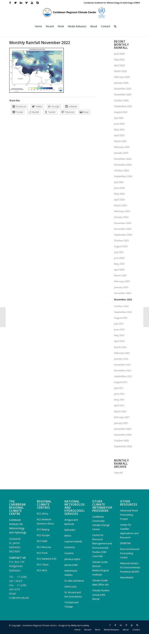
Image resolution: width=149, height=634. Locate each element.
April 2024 (119, 199)
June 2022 (119, 329)
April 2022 (119, 341)
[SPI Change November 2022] (3, 317)
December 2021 (122, 364)
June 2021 (119, 393)
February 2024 (122, 211)
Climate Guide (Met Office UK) (100, 582)
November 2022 (123, 299)
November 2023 (122, 228)
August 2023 (120, 246)
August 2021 (120, 382)
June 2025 (119, 123)
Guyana (69, 553)
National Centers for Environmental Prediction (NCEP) (130, 567)
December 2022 (122, 293)
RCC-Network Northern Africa (45, 521)
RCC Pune (42, 552)
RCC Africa (42, 513)
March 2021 (120, 411)
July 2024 (119, 182)
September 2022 (123, 312)
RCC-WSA (42, 570)
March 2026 (120, 71)
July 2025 (119, 118)
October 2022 (121, 306)
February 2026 (122, 77)
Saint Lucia (70, 586)
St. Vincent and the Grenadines (73, 594)
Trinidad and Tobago (71, 604)
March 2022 (120, 347)
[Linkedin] (21, 2)
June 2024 (119, 188)
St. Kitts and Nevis (74, 580)
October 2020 (121, 440)
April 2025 (119, 135)
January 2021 (121, 423)
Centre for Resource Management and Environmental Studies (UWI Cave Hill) (102, 545)
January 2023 (121, 287)
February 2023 (122, 281)
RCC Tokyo (43, 564)
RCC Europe (43, 535)
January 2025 (121, 152)
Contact (136, 629)
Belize (68, 535)
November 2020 (122, 434)
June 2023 (119, 258)
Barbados (70, 529)
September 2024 (123, 176)
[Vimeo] (26, 2)
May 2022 (119, 335)
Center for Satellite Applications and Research (129, 531)
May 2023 (119, 263)
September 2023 (123, 234)
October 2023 (121, 240)
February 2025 (122, 147)
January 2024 (121, 217)
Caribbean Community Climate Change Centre (101, 523)
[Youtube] (32, 2)
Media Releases (111, 629)
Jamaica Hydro (72, 559)
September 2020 (123, 446)
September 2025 (123, 106)
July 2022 (119, 323)
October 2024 (121, 170)
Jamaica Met (71, 565)
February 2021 (122, 417)
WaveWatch (126, 577)
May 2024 (119, 193)
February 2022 (122, 353)
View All (118, 472)
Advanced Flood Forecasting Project (129, 514)
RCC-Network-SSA (46, 558)
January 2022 (121, 358)
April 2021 (119, 405)
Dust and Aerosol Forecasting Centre (129, 553)
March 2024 (120, 205)
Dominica (70, 547)
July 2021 (119, 387)
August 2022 (120, 317)
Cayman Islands (73, 541)
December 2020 (122, 428)
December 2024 (122, 158)
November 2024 (122, 164)
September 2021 (123, 376)
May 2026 (119, 59)
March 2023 (120, 275)
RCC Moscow (44, 547)
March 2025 (120, 141)
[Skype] (37, 2)
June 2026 (119, 53)
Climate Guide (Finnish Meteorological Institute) (100, 568)
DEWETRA (125, 543)
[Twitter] (15, 2)
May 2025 (119, 129)
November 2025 (122, 94)
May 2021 (119, 399)
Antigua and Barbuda (71, 522)
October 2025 (121, 100)
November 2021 (122, 370)
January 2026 (121, 82)
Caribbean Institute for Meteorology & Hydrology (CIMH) (112, 2)
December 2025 (122, 88)
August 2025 (120, 112)
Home (77, 629)
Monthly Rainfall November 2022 (39, 42)
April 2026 (119, 65)
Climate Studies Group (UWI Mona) (100, 594)
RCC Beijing (43, 529)
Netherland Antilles (71, 573)
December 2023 (122, 223)
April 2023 (119, 269)
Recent (87, 629)
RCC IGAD (42, 541)
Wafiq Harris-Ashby (80, 625)
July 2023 (119, 252)
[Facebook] (10, 2)
